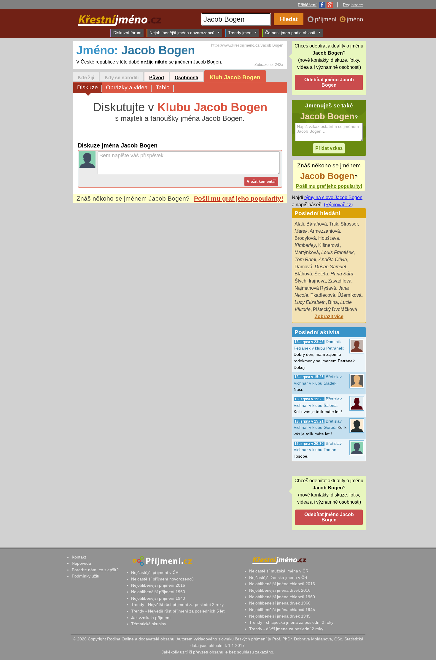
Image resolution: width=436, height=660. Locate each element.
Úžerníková (350, 295)
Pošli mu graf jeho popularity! (238, 198)
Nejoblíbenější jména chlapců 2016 (282, 583)
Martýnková (307, 252)
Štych (300, 280)
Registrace (353, 4)
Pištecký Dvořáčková (335, 309)
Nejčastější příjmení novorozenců (162, 579)
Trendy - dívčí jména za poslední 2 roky (286, 628)
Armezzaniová (325, 231)
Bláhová (303, 273)
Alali (299, 223)
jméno (355, 19)
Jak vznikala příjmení (151, 617)
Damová (303, 266)
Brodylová (305, 238)
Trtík (333, 223)
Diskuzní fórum (127, 32)
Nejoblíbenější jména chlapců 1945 (282, 609)
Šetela (321, 273)
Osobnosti (186, 77)
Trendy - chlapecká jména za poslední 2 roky (291, 622)
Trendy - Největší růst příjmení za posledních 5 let (178, 611)
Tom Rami (305, 259)
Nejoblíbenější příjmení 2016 (158, 585)
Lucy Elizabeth (310, 302)
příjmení (326, 19)
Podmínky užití (85, 576)
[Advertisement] (180, 258)
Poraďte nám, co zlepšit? (95, 569)
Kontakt (79, 557)
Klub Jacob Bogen (235, 77)
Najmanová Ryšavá (315, 288)
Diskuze (87, 87)
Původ (156, 77)
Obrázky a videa (127, 87)
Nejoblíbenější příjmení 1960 (158, 591)
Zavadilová (339, 280)
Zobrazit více (329, 316)
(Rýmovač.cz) (338, 204)
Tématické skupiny (148, 623)
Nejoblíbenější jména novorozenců (181, 32)
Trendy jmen (240, 32)
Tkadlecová (323, 295)
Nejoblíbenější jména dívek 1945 (280, 616)
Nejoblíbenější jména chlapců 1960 (282, 596)
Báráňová (316, 223)
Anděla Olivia (333, 259)
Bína (333, 302)
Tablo (163, 87)
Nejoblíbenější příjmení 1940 (158, 598)
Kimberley (305, 245)
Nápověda (81, 563)
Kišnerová (329, 245)
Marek (301, 231)
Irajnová (317, 280)
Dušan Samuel (330, 266)
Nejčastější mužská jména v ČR (278, 571)
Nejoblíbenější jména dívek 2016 (280, 590)
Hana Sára (341, 273)
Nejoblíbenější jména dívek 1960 (280, 603)
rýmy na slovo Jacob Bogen (333, 197)
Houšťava (328, 238)
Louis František (337, 252)
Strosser (349, 223)
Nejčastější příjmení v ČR (155, 572)
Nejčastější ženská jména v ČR (278, 577)
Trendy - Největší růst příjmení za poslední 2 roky (177, 604)
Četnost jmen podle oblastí (290, 32)
